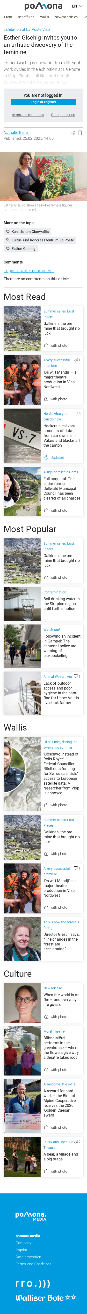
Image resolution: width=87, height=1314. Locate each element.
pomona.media (28, 1236)
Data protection (28, 1257)
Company (23, 1243)
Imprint (21, 1250)
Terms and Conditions (33, 1264)
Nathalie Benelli (17, 132)
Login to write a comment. (29, 270)
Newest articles (66, 17)
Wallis (44, 17)
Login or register (44, 102)
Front (8, 17)
